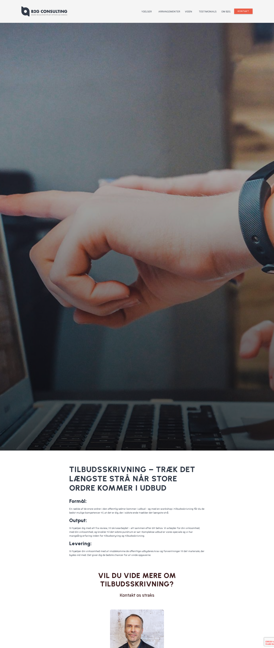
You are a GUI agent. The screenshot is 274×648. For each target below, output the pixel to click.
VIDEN (188, 11)
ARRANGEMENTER (169, 11)
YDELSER (146, 11)
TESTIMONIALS (207, 11)
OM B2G (226, 11)
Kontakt (243, 11)
